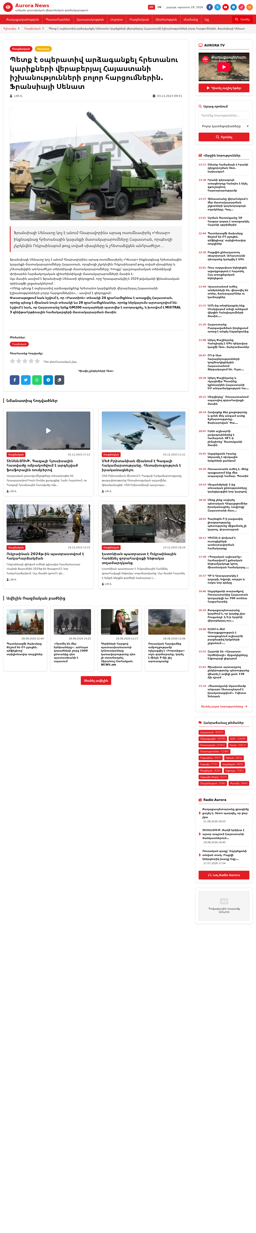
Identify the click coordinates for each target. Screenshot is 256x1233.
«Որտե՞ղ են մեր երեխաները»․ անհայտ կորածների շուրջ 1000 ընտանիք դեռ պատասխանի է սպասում (71, 652)
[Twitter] (217, 7)
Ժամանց (191, 19)
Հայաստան (211, 732)
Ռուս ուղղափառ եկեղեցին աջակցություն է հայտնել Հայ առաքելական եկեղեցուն (227, 273)
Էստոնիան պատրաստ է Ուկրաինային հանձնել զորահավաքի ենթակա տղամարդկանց (139, 558)
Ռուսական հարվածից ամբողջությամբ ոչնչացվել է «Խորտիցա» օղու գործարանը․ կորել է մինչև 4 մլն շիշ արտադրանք (166, 652)
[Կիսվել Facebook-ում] (14, 380)
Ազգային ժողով (213, 777)
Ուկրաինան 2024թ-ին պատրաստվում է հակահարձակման (45, 556)
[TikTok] (241, 7)
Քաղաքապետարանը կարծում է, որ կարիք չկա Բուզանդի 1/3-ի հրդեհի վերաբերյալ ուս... (226, 615)
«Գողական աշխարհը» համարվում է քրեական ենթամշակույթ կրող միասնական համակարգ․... (228, 562)
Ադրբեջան (232, 764)
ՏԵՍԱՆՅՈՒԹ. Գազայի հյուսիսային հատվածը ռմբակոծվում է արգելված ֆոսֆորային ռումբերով (42, 465)
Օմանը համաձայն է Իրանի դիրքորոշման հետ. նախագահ (228, 167)
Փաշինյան (210, 770)
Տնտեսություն (166, 19)
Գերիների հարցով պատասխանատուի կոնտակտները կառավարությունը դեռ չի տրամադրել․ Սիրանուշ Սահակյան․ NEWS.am (118, 654)
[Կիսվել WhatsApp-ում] (37, 380)
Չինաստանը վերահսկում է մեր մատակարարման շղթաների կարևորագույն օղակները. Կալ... (228, 204)
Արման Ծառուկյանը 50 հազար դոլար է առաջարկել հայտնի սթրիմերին (228, 221)
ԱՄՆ (238, 738)
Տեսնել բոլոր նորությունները (222, 706)
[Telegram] (233, 7)
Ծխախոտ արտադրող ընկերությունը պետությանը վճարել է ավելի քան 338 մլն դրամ (228, 672)
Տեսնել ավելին (96, 680)
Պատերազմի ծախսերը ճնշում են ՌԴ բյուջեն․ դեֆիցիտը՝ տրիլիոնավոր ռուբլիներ (25, 649)
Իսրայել (209, 764)
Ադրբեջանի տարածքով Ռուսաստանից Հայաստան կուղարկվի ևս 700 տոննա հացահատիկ (228, 596)
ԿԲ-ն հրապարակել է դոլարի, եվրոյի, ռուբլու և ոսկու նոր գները (226, 579)
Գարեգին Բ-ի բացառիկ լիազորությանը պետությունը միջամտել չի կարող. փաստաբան (227, 524)
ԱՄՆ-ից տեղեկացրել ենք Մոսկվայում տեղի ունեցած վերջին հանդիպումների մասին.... (228, 310)
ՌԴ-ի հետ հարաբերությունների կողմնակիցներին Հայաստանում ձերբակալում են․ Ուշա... (226, 362)
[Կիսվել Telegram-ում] (48, 380)
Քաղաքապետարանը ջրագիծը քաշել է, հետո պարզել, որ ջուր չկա (225, 813)
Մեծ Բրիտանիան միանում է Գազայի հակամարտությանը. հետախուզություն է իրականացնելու (141, 465)
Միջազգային (212, 738)
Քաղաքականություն (22, 19)
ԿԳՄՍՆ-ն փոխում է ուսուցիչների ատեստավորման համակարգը (222, 543)
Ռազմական (139, 19)
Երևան (234, 757)
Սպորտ (116, 19)
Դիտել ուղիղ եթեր (226, 88)
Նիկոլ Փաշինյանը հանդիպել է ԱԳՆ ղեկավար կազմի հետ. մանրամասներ (228, 343)
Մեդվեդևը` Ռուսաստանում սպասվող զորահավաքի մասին (228, 400)
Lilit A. (18, 96)
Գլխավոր (9, 28)
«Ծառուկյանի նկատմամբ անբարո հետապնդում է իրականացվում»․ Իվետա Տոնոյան (227, 691)
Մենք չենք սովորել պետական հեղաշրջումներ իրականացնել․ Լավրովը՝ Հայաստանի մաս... (227, 505)
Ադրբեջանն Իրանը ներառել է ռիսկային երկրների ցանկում (223, 457)
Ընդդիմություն (212, 783)
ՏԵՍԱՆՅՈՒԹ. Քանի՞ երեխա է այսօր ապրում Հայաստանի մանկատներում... (223, 834)
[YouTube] (225, 7)
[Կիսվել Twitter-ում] (26, 380)
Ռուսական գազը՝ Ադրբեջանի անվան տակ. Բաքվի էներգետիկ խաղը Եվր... (224, 855)
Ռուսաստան (212, 745)
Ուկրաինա (210, 757)
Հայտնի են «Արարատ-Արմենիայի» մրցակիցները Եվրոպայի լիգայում (228, 654)
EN (159, 7)
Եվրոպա (234, 770)
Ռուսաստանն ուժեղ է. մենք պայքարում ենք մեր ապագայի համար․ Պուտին (228, 472)
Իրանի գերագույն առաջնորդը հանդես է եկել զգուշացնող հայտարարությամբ (227, 185)
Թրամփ (239, 783)
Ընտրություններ (214, 751)
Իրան (238, 745)
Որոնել (226, 137)
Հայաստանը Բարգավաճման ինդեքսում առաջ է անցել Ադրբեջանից (228, 327)
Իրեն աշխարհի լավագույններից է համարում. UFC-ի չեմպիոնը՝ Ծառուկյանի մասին (225, 438)
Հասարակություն (90, 19)
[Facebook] (209, 7)
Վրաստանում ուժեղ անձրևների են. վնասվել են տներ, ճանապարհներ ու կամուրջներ (228, 292)
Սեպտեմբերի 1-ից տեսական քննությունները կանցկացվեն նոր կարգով (227, 488)
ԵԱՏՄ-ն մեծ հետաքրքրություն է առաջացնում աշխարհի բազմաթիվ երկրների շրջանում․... (225, 636)
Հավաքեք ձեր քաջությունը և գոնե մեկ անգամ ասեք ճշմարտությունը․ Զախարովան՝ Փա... (227, 417)
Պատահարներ (58, 19)
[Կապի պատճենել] (59, 380)
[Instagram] (249, 7)
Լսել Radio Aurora (226, 875)
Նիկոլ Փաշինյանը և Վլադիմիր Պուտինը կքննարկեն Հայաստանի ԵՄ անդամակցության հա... (228, 383)
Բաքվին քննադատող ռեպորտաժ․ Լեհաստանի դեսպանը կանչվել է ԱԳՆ (226, 255)
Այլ (207, 19)
